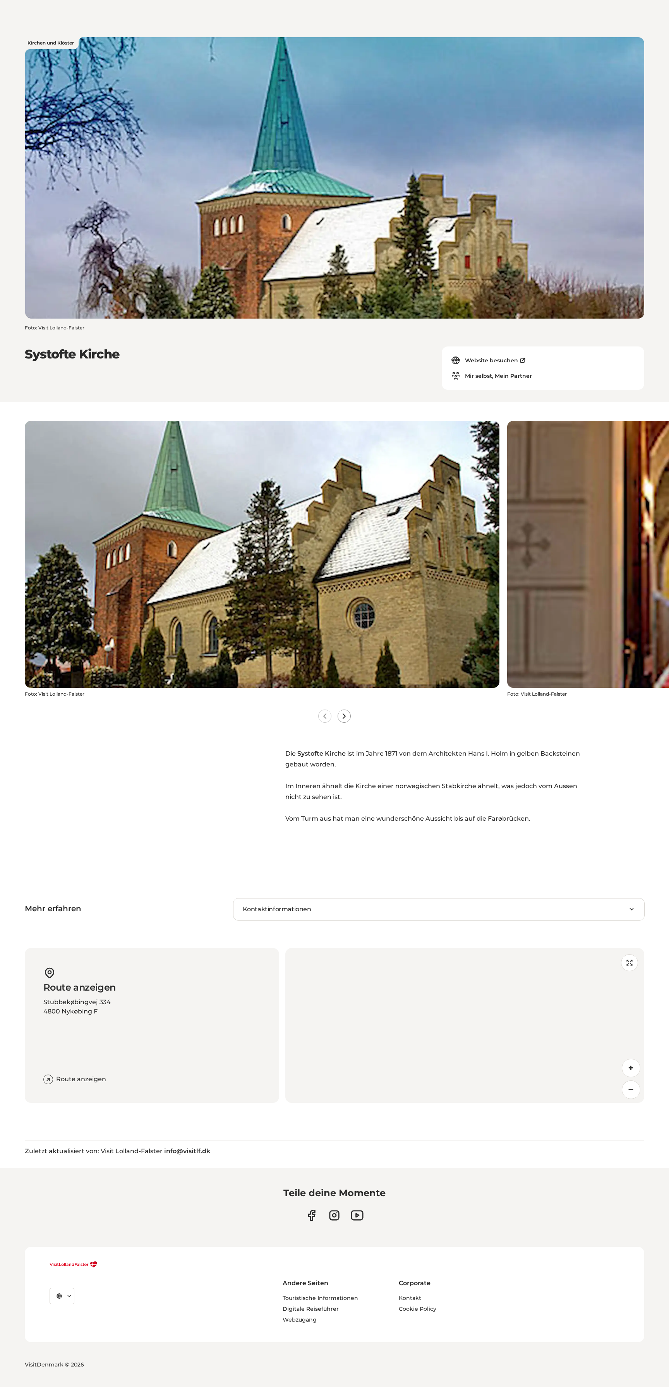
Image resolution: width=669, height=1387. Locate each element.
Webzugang (300, 1319)
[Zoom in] (631, 1068)
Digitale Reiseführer (311, 1308)
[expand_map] (629, 962)
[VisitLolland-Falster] (74, 1264)
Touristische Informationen (320, 1297)
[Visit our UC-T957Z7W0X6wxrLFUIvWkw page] (357, 1215)
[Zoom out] (631, 1089)
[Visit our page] (311, 1215)
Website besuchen (491, 360)
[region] (464, 1025)
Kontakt (410, 1297)
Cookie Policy (417, 1308)
